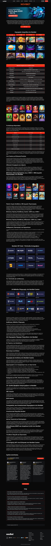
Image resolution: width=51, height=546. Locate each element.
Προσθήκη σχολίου (40, 458)
